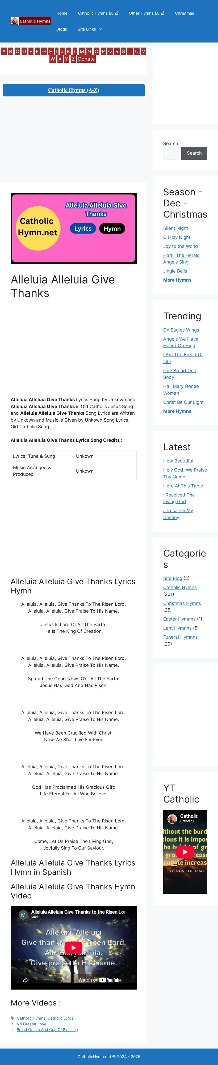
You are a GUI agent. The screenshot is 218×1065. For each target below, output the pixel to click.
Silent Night (175, 228)
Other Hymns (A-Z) (146, 13)
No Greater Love (31, 1024)
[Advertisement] (73, 143)
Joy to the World (180, 246)
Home (62, 13)
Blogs (61, 29)
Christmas (184, 13)
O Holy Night (176, 237)
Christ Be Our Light (183, 402)
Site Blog (172, 578)
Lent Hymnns (177, 628)
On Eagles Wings (181, 330)
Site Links (87, 29)
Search (170, 143)
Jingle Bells (175, 271)
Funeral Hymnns (180, 637)
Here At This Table (183, 486)
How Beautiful (178, 461)
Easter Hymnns (179, 619)
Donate (86, 59)
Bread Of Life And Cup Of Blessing (47, 1029)
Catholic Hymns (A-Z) (98, 13)
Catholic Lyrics (61, 1018)
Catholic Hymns (31, 1018)
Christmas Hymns (182, 603)
